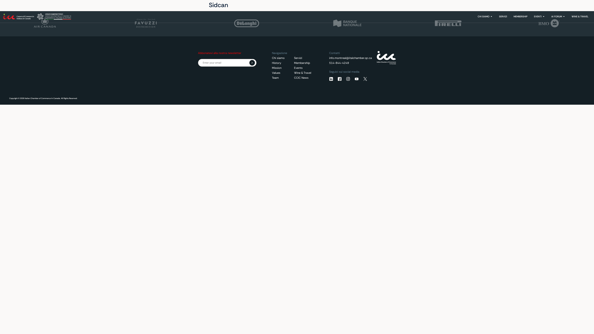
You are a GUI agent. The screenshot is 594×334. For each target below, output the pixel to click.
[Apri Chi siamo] (491, 16)
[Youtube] (357, 79)
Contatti (563, 5)
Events (298, 68)
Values (276, 73)
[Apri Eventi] (543, 16)
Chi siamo (278, 58)
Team (275, 78)
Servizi (298, 58)
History (276, 63)
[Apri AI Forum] (564, 16)
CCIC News (301, 78)
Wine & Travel (302, 73)
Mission (277, 68)
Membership (302, 63)
